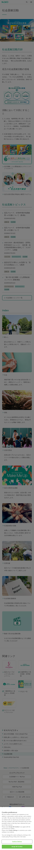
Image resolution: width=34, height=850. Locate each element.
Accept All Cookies (17, 846)
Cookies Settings (17, 841)
